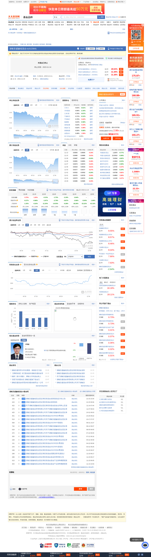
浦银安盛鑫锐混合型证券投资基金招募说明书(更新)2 (43, 454)
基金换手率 (71, 304)
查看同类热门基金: (97, 65)
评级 (43, 22)
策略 (75, 25)
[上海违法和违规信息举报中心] (73, 545)
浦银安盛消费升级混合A (106, 346)
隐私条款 (75, 527)
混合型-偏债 (18, 76)
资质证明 (33, 527)
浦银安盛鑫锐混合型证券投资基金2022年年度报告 (42, 447)
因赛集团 (67, 130)
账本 (62, 25)
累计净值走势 (14, 145)
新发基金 (24, 25)
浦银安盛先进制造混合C (106, 340)
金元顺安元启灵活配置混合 (107, 402)
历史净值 (46, 88)
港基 (39, 22)
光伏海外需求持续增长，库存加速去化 (111, 108)
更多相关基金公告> (87, 386)
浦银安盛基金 (44, 79)
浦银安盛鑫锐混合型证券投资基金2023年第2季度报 (43, 436)
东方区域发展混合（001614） (87, 69)
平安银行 (67, 119)
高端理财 (122, 22)
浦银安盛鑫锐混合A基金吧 (19, 391)
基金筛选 (50, 25)
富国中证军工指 (105, 167)
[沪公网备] (88, 545)
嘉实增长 (29, 44)
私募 (43, 25)
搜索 (101, 17)
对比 (89, 257)
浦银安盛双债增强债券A (106, 405)
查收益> (123, 122)
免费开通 (106, 138)
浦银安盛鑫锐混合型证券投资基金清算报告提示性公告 (44, 399)
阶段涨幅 (54, 88)
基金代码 (109, 17)
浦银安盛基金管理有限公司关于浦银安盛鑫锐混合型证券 (44, 409)
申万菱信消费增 (105, 178)
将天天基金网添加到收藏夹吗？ (78, 524)
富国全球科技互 (105, 158)
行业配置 (79, 88)
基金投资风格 (59, 304)
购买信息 (121, 88)
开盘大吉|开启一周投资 (106, 105)
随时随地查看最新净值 (47, 100)
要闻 (75, 22)
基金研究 (69, 25)
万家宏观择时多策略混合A (107, 285)
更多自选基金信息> (118, 184)
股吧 (91, 108)
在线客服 (101, 527)
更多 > (93, 100)
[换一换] (138, 554)
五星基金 (122, 25)
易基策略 (48, 44)
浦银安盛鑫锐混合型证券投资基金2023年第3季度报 (43, 416)
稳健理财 (116, 22)
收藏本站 (12, 2)
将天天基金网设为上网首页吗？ (56, 524)
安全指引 (58, 527)
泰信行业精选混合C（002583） (88, 75)
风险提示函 (83, 527)
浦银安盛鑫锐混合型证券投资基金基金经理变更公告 (43, 457)
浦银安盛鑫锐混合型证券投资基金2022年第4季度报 (43, 450)
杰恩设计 (67, 133)
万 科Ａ (66, 108)
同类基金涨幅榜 (105, 220)
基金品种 (28, 17)
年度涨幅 (30, 190)
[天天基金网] (15, 17)
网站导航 (121, 2)
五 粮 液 (66, 113)
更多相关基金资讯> (42, 386)
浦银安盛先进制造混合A (106, 334)
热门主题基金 (104, 278)
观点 (78, 22)
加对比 (101, 48)
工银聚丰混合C (104, 260)
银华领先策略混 (105, 172)
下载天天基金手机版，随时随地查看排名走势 (75, 264)
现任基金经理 (14, 336)
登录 (45, 350)
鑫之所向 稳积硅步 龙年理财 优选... (110, 114)
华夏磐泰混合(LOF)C (105, 241)
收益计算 (57, 25)
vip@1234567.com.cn (62, 530)
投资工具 (50, 22)
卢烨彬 (68, 76)
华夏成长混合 (104, 153)
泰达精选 (36, 44)
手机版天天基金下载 (116, 48)
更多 (123, 29)
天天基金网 (11, 33)
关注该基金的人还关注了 (108, 391)
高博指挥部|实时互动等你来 (108, 111)
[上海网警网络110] (45, 545)
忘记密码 (33, 2)
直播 (87, 25)
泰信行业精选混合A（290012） (88, 72)
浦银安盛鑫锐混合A (30, 33)
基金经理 (29, 88)
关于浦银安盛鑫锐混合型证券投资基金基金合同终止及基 (44, 405)
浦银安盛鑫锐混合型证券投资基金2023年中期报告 (42, 423)
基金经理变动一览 (28, 336)
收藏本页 (122, 17)
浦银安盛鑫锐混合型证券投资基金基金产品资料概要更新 (44, 460)
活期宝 (102, 22)
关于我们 (24, 527)
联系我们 (49, 527)
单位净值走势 (14, 100)
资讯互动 (69, 22)
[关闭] (142, 554)
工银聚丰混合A (103, 247)
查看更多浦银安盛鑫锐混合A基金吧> (82, 467)
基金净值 (18, 22)
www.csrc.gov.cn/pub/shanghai (76, 536)
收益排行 (109, 25)
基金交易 (76, 2)
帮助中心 (103, 2)
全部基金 (19, 33)
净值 (64, 145)
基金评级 (62, 79)
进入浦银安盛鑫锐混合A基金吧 (67, 391)
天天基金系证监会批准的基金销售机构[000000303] (49, 533)
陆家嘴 (66, 122)
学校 (82, 22)
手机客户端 (43, 2)
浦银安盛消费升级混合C (106, 353)
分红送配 (62, 88)
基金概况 (21, 88)
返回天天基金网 (67, 2)
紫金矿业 (67, 128)
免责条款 (66, 527)
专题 (87, 22)
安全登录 (19, 2)
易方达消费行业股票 (105, 408)
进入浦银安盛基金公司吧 (87, 391)
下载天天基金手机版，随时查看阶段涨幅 (61, 190)
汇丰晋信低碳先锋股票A (106, 411)
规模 (34, 76)
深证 (72, 29)
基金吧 (83, 25)
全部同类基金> (119, 272)
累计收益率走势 (15, 220)
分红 (36, 25)
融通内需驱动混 (105, 170)
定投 (36, 22)
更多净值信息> (88, 184)
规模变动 (88, 88)
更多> (58, 100)
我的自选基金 (104, 145)
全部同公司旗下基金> (117, 359)
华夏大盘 (23, 44)
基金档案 (12, 88)
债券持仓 (75, 100)
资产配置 (32, 304)
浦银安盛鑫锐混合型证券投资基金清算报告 (39, 402)
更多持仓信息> (88, 139)
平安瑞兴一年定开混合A (106, 254)
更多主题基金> (119, 297)
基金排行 (31, 22)
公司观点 (102, 100)
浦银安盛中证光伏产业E (106, 327)
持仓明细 (71, 88)
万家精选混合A (103, 292)
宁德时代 (67, 116)
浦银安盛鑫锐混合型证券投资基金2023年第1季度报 (43, 443)
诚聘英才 (109, 527)
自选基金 (96, 2)
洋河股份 (67, 110)
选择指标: (80, 270)
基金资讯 (12, 365)
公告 (39, 25)
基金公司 (115, 17)
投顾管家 (24, 22)
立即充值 (118, 138)
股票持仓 (65, 100)
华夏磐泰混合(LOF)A (105, 234)
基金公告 (104, 88)
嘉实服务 (42, 44)
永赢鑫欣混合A (103, 228)
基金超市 (96, 25)
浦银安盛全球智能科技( (106, 314)
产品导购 (86, 2)
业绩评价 (81, 304)
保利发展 (67, 125)
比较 (62, 22)
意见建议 (93, 527)
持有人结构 (96, 88)
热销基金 (116, 25)
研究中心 (41, 527)
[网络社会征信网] (59, 545)
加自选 (91, 48)
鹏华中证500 (104, 164)
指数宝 (109, 22)
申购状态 (31, 25)
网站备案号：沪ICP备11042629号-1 (92, 539)
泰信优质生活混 (105, 175)
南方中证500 (104, 161)
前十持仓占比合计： (70, 136)
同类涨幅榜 (12, 555)
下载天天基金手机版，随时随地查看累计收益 (75, 220)
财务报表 (113, 88)
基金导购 (103, 25)
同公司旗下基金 (105, 303)
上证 (21, 29)
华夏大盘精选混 (105, 155)
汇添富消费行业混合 (105, 399)
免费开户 (26, 2)
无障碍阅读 (111, 2)
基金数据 (11, 22)
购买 (121, 69)
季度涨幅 (22, 190)
